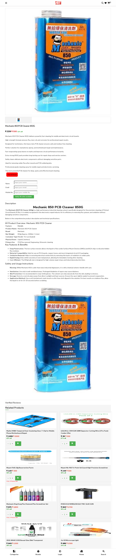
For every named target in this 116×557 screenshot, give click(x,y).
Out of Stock (12, 175)
